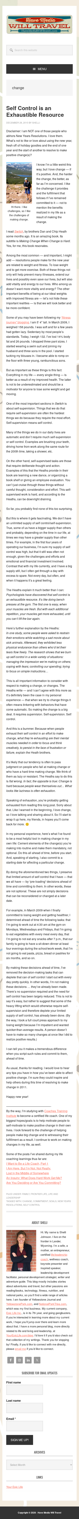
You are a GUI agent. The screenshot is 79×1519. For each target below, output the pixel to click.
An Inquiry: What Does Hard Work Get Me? (34, 1178)
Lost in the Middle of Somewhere (27, 1173)
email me (20, 1349)
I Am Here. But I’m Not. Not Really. (28, 1168)
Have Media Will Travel (39, 24)
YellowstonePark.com (19, 1304)
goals (53, 1201)
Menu (42, 69)
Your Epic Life (14, 1487)
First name (13, 1382)
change (27, 1201)
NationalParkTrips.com (52, 1304)
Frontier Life (39, 1193)
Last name (13, 1401)
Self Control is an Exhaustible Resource (35, 111)
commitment (40, 1201)
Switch (18, 231)
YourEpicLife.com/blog (19, 1335)
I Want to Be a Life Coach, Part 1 (27, 1163)
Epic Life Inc (13, 1313)
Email (11, 1419)
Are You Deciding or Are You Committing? (33, 1183)
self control (31, 1204)
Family (26, 1193)
